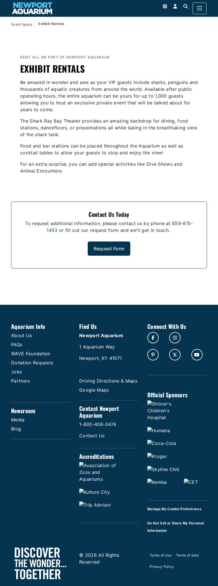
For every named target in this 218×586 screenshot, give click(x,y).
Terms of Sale (187, 555)
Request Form (109, 248)
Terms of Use (160, 555)
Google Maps (94, 390)
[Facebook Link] (153, 337)
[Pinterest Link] (153, 354)
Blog (16, 429)
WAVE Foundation (31, 353)
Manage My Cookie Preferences (174, 509)
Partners (20, 381)
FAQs (16, 344)
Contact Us (91, 435)
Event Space (22, 24)
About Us (21, 335)
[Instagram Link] (175, 337)
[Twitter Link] (175, 354)
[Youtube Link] (197, 354)
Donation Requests (32, 363)
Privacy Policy (162, 566)
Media (18, 420)
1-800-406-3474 (97, 424)
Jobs (16, 372)
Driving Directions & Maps (108, 381)
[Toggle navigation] (199, 8)
